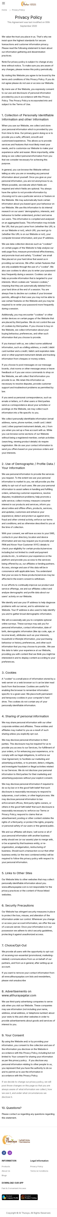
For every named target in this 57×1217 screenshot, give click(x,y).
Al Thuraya (24, 1213)
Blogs (4, 1175)
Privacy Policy (36, 1166)
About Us (6, 1171)
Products (6, 1166)
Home (4, 10)
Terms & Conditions (39, 1171)
